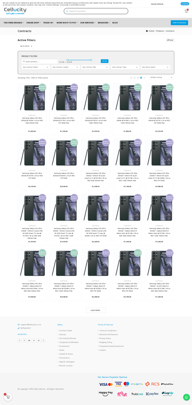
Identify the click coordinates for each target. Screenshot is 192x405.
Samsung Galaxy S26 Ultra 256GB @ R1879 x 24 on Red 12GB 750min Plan (95, 120)
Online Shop (32, 22)
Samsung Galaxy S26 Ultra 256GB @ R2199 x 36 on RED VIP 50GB (32, 175)
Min (25, 46)
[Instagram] (24, 340)
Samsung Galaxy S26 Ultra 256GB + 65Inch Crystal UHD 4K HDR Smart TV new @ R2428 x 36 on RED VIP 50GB (96, 232)
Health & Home (66, 354)
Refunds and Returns (108, 334)
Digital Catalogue (66, 361)
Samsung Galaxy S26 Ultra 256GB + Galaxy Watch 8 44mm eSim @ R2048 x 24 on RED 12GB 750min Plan (64, 287)
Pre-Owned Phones (67, 338)
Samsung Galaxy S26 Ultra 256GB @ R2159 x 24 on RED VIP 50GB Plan (159, 120)
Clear (171, 40)
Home (151, 31)
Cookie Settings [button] (157, 4)
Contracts (32, 115)
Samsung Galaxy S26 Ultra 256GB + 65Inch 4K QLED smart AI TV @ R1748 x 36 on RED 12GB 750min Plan (127, 177)
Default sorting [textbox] (156, 77)
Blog (115, 22)
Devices (62, 334)
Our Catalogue (179, 23)
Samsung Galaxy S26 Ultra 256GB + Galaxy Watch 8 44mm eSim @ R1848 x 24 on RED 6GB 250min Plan (32, 287)
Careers (102, 350)
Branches (103, 22)
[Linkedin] (34, 340)
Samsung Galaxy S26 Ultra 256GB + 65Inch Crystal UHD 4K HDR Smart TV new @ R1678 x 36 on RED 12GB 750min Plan (64, 233)
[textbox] (36, 67)
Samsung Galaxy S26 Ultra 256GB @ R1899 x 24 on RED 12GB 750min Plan (127, 120)
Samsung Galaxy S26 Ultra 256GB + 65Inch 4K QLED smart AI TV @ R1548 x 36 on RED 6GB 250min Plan (96, 177)
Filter (104, 61)
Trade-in (48, 22)
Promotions (64, 358)
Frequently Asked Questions (111, 346)
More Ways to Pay (66, 22)
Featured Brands (13, 22)
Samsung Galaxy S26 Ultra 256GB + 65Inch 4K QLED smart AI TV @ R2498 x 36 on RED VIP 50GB (159, 177)
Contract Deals (65, 330)
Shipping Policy (105, 342)
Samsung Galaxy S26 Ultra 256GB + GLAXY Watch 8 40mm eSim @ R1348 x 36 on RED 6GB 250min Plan (159, 287)
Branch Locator (66, 365)
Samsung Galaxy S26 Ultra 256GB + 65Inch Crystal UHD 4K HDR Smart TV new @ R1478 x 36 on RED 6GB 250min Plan (32, 233)
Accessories (64, 346)
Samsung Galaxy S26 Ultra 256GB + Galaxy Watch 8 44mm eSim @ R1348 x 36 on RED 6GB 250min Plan (127, 232)
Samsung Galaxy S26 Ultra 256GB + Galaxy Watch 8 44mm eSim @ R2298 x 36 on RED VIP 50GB (96, 287)
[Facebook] (20, 340)
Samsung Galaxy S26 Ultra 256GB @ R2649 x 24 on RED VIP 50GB (64, 175)
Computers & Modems (69, 342)
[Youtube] (29, 340)
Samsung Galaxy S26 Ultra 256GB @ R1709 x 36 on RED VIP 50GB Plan (64, 120)
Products (160, 31)
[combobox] (36, 67)
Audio (61, 350)
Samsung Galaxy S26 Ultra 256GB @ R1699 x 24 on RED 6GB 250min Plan (32, 120)
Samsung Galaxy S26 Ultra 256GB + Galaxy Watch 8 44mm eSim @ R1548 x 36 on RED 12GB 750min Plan (159, 232)
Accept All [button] (185, 4)
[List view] (144, 78)
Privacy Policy (105, 338)
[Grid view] (131, 78)
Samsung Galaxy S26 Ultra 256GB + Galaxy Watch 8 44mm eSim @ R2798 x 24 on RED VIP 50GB (127, 287)
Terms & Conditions (108, 330)
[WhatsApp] (44, 340)
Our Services (87, 22)
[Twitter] (39, 340)
